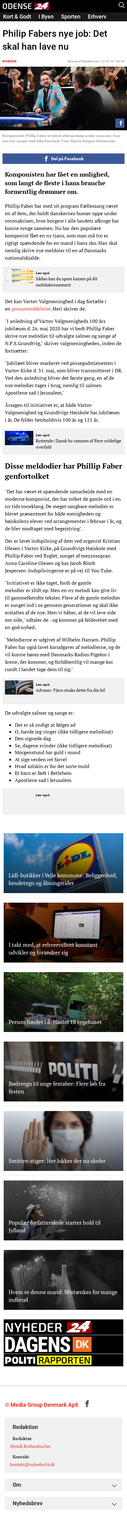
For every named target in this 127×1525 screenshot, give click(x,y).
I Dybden (14, 25)
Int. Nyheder (47, 25)
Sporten (70, 16)
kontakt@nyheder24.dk (32, 1464)
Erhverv (97, 16)
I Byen (46, 16)
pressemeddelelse (31, 308)
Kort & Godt (17, 16)
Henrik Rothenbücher (30, 1446)
